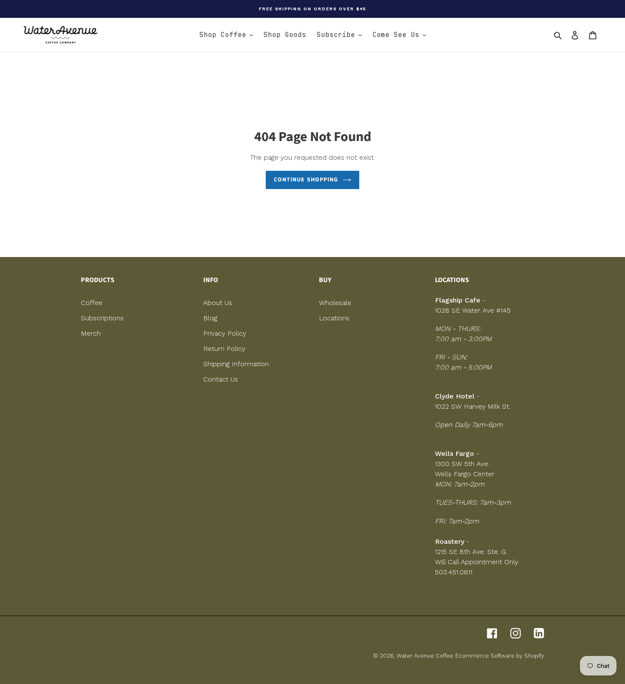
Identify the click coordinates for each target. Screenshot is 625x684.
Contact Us (220, 379)
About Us (217, 303)
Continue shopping (306, 179)
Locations (334, 318)
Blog (210, 318)
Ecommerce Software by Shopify (499, 656)
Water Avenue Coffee (425, 656)
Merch (91, 333)
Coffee (91, 303)
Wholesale (335, 303)
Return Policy (224, 349)
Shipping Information (236, 364)
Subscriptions (102, 318)
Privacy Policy (224, 333)
